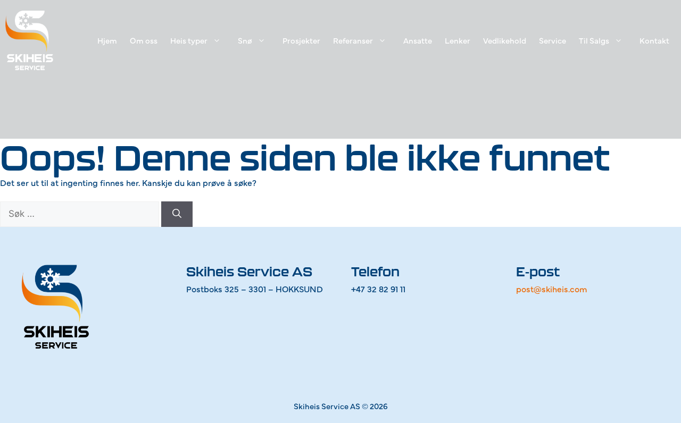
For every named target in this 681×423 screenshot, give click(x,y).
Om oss (143, 40)
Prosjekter (301, 40)
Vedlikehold (504, 40)
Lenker (457, 40)
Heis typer (188, 40)
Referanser (353, 40)
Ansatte (417, 40)
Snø (245, 40)
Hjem (107, 40)
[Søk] (177, 214)
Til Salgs (594, 40)
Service (552, 40)
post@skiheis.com (551, 288)
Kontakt (654, 40)
